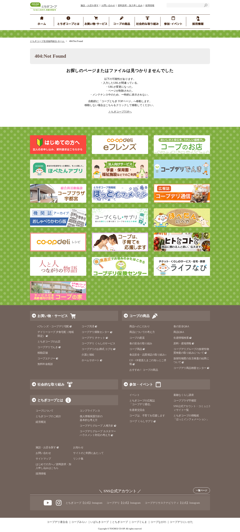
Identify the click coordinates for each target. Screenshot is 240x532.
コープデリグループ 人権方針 (96, 425)
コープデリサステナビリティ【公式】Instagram (172, 502)
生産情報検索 (181, 337)
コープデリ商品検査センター (189, 368)
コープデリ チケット (93, 337)
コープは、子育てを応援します (147, 415)
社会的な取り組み (51, 384)
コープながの (158, 522)
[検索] (205, 6)
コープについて (44, 410)
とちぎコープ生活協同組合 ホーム (47, 41)
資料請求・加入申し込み (130, 5)
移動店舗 (43, 352)
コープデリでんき (48, 347)
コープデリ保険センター (96, 332)
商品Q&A (178, 332)
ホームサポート (90, 360)
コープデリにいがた (181, 522)
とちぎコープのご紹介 (48, 416)
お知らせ (78, 447)
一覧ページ (201, 490)
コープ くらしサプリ (141, 421)
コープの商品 (139, 316)
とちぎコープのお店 (49, 341)
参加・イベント (141, 384)
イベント (134, 395)
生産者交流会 (137, 410)
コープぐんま (139, 522)
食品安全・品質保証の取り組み (147, 354)
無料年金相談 (45, 364)
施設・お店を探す (90, 5)
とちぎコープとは (50, 400)
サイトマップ (43, 458)
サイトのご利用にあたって (88, 453)
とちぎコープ (120, 522)
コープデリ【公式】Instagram (123, 502)
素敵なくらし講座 (183, 395)
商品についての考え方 (142, 332)
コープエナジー (46, 358)
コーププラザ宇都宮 (184, 400)
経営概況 (41, 422)
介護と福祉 (88, 354)
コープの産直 (137, 337)
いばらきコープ (99, 522)
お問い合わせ (108, 5)
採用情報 (149, 5)
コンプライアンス (90, 410)
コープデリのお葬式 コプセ (97, 349)
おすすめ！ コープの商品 (143, 369)
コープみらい (79, 522)
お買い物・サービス (53, 316)
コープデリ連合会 (57, 522)
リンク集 (78, 458)
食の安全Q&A (181, 326)
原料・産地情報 (182, 343)
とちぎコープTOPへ (120, 111)
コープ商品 (135, 349)
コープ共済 (88, 326)
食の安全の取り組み (140, 343)
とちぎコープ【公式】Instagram (84, 502)
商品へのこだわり (139, 326)
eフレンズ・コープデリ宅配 (53, 326)
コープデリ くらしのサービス (98, 343)
